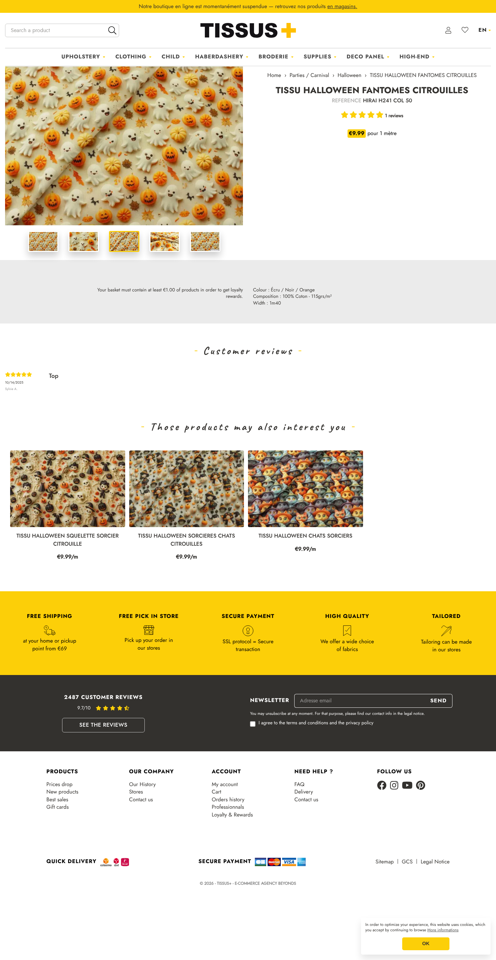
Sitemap (385, 861)
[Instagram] (394, 786)
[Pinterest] (420, 786)
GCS (407, 861)
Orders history (228, 799)
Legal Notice (435, 861)
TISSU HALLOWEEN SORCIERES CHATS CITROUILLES (186, 540)
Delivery (304, 792)
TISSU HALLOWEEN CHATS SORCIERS (305, 536)
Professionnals (228, 807)
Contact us (141, 799)
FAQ (300, 784)
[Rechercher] (112, 30)
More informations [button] (443, 930)
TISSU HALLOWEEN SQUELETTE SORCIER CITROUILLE (68, 540)
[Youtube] (407, 786)
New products (63, 792)
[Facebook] (382, 786)
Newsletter (269, 700)
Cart (216, 792)
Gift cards (58, 807)
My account (225, 784)
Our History (142, 784)
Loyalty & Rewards (232, 815)
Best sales (57, 799)
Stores (136, 792)
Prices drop (60, 784)
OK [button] (426, 943)
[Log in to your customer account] (448, 30)
